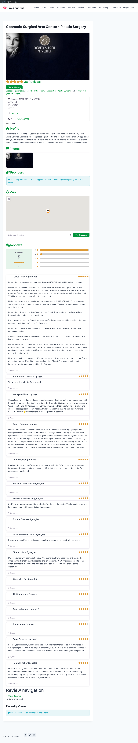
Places (36, 8)
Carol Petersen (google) (25, 639)
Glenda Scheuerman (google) (28, 498)
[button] (48, 211)
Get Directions (81, 235)
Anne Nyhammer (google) (26, 609)
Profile (14, 128)
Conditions (91, 8)
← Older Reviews (13, 696)
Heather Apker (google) (25, 663)
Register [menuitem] (9, 2)
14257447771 (23, 119)
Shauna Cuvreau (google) (26, 519)
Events (51, 8)
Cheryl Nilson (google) (24, 552)
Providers (61, 8)
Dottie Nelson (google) (24, 459)
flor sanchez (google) (23, 624)
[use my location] (70, 235)
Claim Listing (14, 87)
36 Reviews (32, 82)
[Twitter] (30, 735)
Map (12, 192)
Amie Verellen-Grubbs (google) (29, 534)
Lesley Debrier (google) (25, 276)
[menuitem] (15, 1)
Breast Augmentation (15, 91)
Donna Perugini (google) (25, 424)
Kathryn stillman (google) (25, 394)
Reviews (16, 245)
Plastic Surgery (64, 91)
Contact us (116, 8)
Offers (43, 8)
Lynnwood (129, 8)
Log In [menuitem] (3, 2)
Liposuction (51, 91)
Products (71, 8)
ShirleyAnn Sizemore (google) (28, 376)
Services (80, 8)
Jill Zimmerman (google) (25, 594)
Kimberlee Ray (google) (25, 579)
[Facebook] (25, 735)
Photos (14, 149)
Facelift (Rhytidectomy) (35, 91)
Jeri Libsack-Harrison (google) (28, 483)
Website (14, 113)
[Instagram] (34, 735)
